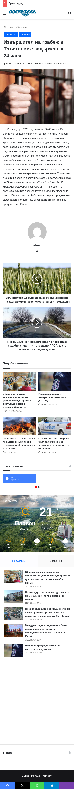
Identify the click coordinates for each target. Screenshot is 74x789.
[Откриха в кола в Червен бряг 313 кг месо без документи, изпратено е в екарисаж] (54, 426)
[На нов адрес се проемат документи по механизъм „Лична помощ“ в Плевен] (13, 596)
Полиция (25, 34)
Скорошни (56, 560)
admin (9, 64)
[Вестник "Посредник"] (22, 13)
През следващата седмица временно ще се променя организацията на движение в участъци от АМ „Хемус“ (47, 612)
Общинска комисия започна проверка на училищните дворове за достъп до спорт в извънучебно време (17, 400)
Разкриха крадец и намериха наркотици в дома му (52, 397)
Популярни (18, 560)
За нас (25, 775)
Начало (10, 27)
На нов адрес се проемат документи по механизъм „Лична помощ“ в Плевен (47, 596)
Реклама (35, 775)
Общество (21, 27)
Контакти (47, 775)
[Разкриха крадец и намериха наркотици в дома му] (54, 381)
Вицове (7, 752)
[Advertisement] (37, 704)
